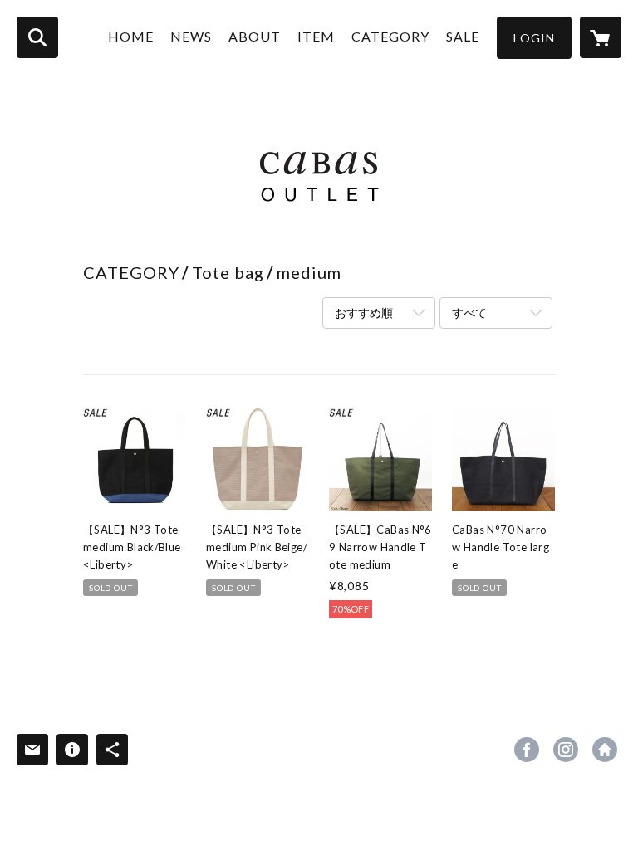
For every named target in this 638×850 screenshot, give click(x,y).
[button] (534, 38)
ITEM (316, 36)
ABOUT (254, 36)
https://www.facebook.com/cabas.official (526, 749)
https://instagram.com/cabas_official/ (565, 749)
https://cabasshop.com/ (604, 749)
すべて (469, 312)
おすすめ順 (364, 312)
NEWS (191, 36)
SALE (462, 36)
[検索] (37, 37)
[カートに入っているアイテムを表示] (600, 37)
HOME (131, 36)
